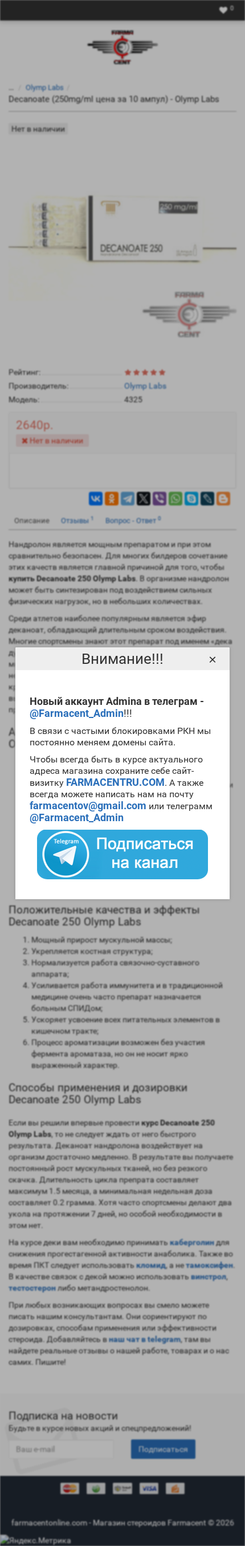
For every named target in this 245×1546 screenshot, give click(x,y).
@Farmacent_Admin (77, 713)
